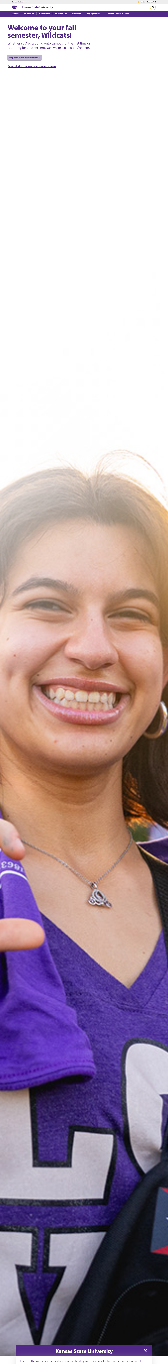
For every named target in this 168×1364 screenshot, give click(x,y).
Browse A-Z (151, 2)
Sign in (142, 2)
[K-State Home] (14, 7)
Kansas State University (20, 2)
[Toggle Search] (153, 7)
